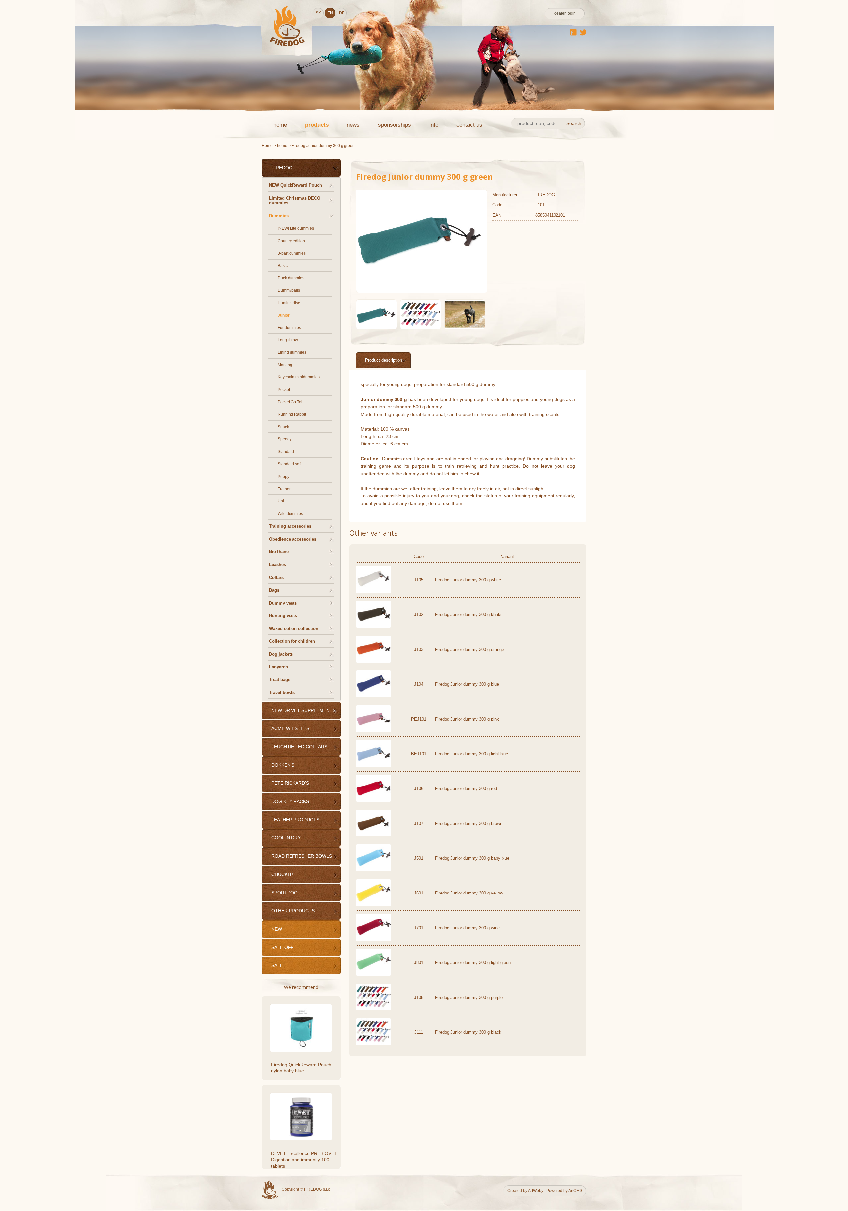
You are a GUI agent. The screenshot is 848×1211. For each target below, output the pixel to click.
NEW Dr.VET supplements (303, 710)
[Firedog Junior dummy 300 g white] (373, 591)
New (276, 929)
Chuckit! (282, 874)
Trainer (284, 489)
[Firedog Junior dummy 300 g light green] (373, 974)
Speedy (285, 439)
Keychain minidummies (299, 377)
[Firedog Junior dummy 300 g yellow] (373, 904)
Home (267, 146)
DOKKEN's (282, 765)
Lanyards (278, 666)
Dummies (279, 215)
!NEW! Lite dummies (296, 228)
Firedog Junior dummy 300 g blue (467, 684)
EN (330, 13)
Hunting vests (283, 615)
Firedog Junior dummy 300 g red (466, 788)
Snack (283, 427)
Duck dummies (291, 278)
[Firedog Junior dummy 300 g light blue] (373, 765)
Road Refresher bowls (301, 856)
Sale (277, 965)
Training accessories (290, 526)
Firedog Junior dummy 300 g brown (468, 823)
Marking (285, 365)
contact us (469, 125)
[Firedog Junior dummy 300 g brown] (373, 835)
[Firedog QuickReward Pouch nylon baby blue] (302, 1027)
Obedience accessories (292, 539)
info (433, 125)
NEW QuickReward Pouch (295, 185)
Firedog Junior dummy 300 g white (468, 579)
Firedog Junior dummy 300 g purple (469, 997)
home (280, 125)
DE (341, 13)
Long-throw (288, 340)
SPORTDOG (284, 892)
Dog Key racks (290, 801)
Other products (293, 910)
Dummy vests (283, 603)
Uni (281, 501)
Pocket (284, 389)
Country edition (291, 241)
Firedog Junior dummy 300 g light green (473, 962)
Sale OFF (282, 947)
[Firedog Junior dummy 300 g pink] (373, 730)
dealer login (565, 13)
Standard (286, 451)
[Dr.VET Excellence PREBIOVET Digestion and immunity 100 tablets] (302, 1116)
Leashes (277, 564)
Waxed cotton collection (293, 628)
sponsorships (394, 125)
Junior (284, 315)
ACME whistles (290, 728)
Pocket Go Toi (290, 402)
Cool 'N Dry (286, 837)
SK (318, 13)
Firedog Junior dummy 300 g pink (467, 719)
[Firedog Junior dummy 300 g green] (419, 282)
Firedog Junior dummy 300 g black (468, 1032)
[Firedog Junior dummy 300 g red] (373, 800)
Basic (283, 265)
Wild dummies (290, 513)
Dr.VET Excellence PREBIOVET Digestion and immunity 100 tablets (304, 1160)
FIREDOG (281, 167)
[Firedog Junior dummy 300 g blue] (373, 695)
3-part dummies (292, 253)
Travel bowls (282, 692)
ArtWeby (535, 1190)
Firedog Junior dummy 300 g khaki (468, 614)
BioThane (279, 551)
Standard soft (289, 464)
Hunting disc (289, 303)
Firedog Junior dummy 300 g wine (467, 927)
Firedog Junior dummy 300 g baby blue (472, 858)
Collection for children (292, 641)
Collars (276, 577)
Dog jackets (281, 654)
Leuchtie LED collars (299, 746)
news (353, 125)
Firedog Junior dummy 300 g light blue (471, 753)
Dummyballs (289, 290)
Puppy (283, 476)
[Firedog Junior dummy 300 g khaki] (373, 626)
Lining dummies (292, 352)
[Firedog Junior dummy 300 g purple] (373, 1009)
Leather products (295, 819)
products (317, 125)
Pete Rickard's (290, 783)
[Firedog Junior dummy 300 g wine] (373, 939)
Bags (274, 590)
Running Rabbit (292, 414)
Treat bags (279, 679)
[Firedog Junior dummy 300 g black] (373, 1043)
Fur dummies (289, 327)
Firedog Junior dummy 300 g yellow (469, 893)
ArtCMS (575, 1190)
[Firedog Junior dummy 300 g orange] (373, 661)
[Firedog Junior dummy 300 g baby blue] (373, 869)
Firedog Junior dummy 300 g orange (469, 649)
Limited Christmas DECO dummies (294, 201)
